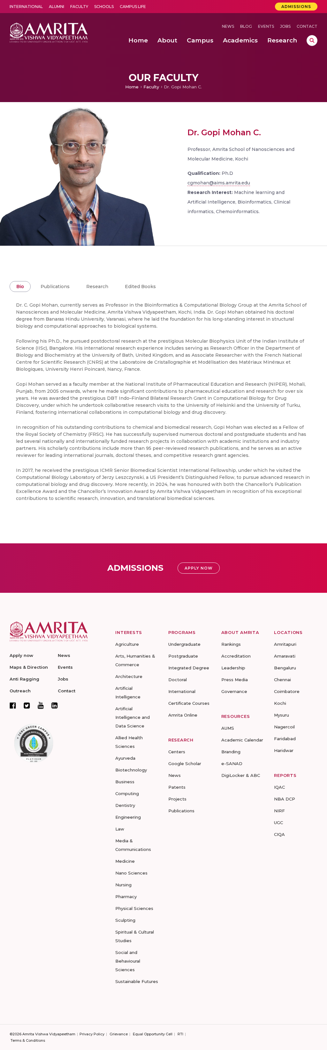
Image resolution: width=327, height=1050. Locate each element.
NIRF (279, 810)
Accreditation (236, 656)
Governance (234, 691)
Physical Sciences (134, 908)
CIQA (279, 834)
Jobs (285, 26)
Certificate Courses (188, 703)
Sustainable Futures (136, 981)
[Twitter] (27, 705)
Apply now (21, 655)
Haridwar (283, 750)
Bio (20, 286)
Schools (104, 6)
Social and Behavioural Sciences (127, 961)
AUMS (227, 728)
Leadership (233, 667)
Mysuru (281, 715)
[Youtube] (41, 705)
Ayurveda (125, 758)
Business (124, 781)
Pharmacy (126, 896)
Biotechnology (131, 769)
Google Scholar (184, 763)
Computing (127, 793)
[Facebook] (13, 705)
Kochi (280, 703)
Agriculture (127, 644)
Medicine (125, 861)
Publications (55, 286)
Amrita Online (182, 715)
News (228, 26)
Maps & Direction (29, 667)
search (312, 40)
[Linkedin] (54, 705)
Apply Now (199, 568)
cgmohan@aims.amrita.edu (218, 183)
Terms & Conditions (28, 1040)
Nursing (123, 884)
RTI (180, 1034)
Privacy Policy (92, 1034)
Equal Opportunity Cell (152, 1034)
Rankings (231, 644)
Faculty (79, 6)
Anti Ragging (24, 678)
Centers (176, 751)
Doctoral (177, 679)
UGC (278, 822)
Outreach (20, 690)
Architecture (128, 676)
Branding (230, 751)
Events (266, 26)
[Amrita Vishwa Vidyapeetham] (49, 32)
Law (119, 828)
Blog (246, 26)
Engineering (128, 817)
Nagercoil (284, 726)
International (26, 6)
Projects (177, 798)
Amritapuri (285, 644)
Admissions (296, 6)
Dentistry (125, 805)
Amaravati (284, 656)
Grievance (119, 1034)
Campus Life (133, 6)
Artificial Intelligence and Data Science (132, 717)
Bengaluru (285, 667)
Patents (177, 787)
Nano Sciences (131, 872)
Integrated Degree (188, 667)
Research (97, 286)
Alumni (56, 6)
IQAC (279, 787)
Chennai (282, 679)
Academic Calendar (242, 739)
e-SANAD (231, 763)
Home (132, 86)
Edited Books (140, 286)
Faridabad (285, 738)
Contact (307, 26)
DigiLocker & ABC (240, 775)
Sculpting (125, 920)
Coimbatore (287, 691)
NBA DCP (284, 798)
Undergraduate (184, 644)
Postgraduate (183, 656)
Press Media (234, 679)
